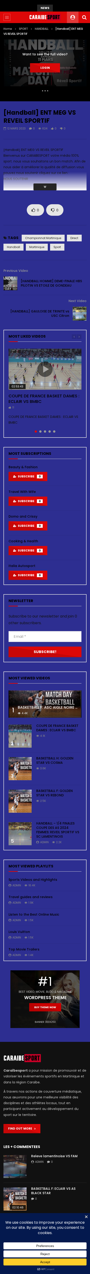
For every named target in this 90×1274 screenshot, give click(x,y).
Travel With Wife (22, 491)
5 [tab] (54, 431)
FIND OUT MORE (21, 1128)
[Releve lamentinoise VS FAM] (15, 1166)
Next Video (78, 301)
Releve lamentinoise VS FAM (54, 1156)
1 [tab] (36, 431)
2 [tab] (40, 431)
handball (13, 247)
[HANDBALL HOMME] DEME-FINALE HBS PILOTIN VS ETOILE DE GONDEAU (51, 283)
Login (45, 68)
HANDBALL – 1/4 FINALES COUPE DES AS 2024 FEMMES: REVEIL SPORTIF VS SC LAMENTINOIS (57, 830)
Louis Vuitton (19, 931)
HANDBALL (41, 29)
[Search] (84, 17)
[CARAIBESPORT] (45, 17)
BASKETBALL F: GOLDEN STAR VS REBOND (54, 792)
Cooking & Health (23, 541)
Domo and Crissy (23, 516)
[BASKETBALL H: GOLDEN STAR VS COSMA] (20, 768)
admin (44, 842)
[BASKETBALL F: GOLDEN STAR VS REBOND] (20, 801)
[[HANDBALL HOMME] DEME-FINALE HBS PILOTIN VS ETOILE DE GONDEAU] (10, 283)
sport (57, 247)
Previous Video (15, 270)
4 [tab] (49, 431)
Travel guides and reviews (31, 897)
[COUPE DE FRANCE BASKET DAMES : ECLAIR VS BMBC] (20, 736)
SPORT (23, 29)
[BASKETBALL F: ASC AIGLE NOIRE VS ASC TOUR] (45, 704)
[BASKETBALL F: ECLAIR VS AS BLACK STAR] (15, 1199)
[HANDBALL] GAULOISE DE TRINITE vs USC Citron (39, 313)
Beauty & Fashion (23, 467)
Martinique (36, 247)
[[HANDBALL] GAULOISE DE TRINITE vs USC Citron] (80, 314)
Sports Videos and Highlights (33, 879)
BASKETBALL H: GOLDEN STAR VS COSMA (54, 760)
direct (74, 238)
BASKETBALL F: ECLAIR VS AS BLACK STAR (53, 1190)
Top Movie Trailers (24, 949)
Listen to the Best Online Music (34, 914)
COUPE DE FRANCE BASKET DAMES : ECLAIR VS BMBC (44, 398)
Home (7, 29)
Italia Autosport (22, 566)
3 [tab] (45, 431)
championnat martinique (43, 238)
